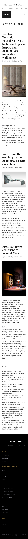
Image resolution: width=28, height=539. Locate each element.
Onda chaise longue (12, 235)
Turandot (5, 142)
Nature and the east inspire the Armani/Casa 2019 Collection (14, 159)
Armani (14, 128)
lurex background (12, 137)
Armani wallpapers (13, 133)
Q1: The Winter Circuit (8, 488)
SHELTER (12, 125)
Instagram (5, 509)
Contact (4, 461)
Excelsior (12, 135)
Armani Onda (17, 225)
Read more (13, 213)
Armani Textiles (12, 334)
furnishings (15, 230)
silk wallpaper (18, 140)
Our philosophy (6, 455)
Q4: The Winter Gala (7, 497)
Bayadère (5, 135)
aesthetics (7, 128)
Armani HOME (6, 223)
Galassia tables (19, 348)
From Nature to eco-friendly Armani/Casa (12, 250)
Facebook (5, 506)
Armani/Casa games (8, 228)
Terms (3, 521)
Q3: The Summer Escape (8, 494)
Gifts (11, 218)
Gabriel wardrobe (7, 348)
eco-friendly (18, 341)
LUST (3, 473)
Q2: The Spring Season (8, 491)
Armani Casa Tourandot (9, 130)
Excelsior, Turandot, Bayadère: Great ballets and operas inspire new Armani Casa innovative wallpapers (13, 45)
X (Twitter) (5, 512)
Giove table (15, 353)
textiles (12, 237)
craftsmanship (6, 230)
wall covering (13, 142)
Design (6, 125)
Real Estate (16, 218)
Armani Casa (21, 128)
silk (12, 140)
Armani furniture (13, 332)
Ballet (21, 133)
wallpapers (5, 145)
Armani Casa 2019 (19, 220)
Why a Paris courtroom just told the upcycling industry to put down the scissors (13, 422)
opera (8, 140)
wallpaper (21, 142)
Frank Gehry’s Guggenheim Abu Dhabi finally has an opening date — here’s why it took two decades (13, 413)
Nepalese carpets (16, 355)
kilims (8, 355)
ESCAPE (4, 479)
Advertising (5, 458)
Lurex (4, 137)
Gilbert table (6, 351)
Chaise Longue (20, 228)
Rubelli (4, 358)
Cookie (4, 524)
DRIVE (3, 470)
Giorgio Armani (20, 135)
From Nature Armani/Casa (17, 346)
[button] (24, 14)
